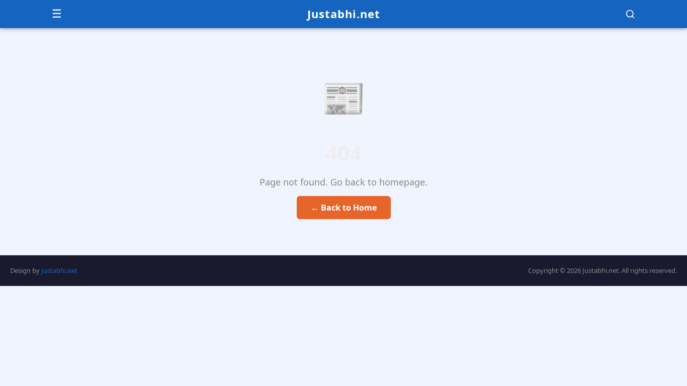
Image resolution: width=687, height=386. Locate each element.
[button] (630, 14)
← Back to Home (344, 207)
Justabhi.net (343, 13)
